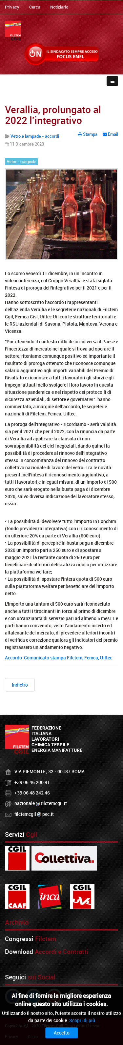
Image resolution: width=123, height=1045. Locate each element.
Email (112, 134)
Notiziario (59, 7)
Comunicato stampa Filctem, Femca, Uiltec (68, 657)
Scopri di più (82, 1020)
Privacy (12, 7)
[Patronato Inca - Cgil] (49, 896)
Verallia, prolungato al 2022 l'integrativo (53, 115)
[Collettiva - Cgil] (64, 857)
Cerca (34, 7)
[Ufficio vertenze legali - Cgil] (82, 896)
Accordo (14, 657)
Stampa (90, 134)
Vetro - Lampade (21, 161)
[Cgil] (17, 857)
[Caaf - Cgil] (17, 896)
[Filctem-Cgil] (13, 30)
